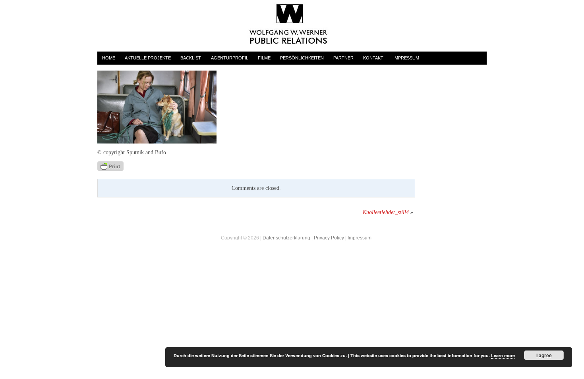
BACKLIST (190, 58)
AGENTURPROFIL (229, 58)
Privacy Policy (329, 238)
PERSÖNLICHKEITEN (302, 58)
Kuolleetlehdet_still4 (386, 212)
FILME (264, 58)
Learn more (503, 355)
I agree (544, 355)
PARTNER (343, 58)
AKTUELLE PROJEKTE (148, 58)
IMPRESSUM (406, 58)
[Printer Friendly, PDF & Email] (110, 165)
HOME (108, 58)
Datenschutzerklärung (286, 238)
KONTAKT (373, 58)
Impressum (359, 238)
